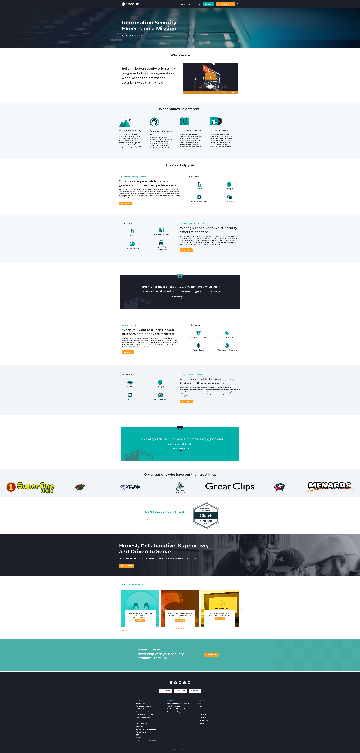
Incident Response (199, 201)
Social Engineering (227, 337)
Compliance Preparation (176, 712)
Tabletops (229, 201)
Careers (201, 712)
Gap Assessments (132, 248)
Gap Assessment (160, 399)
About (200, 703)
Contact (201, 709)
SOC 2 (130, 399)
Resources (202, 717)
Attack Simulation (174, 706)
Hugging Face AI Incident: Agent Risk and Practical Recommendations (140, 615)
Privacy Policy (203, 720)
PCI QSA (229, 189)
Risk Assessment (142, 712)
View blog (124, 630)
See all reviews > (149, 520)
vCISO (199, 189)
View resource (140, 620)
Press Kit (201, 723)
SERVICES (140, 700)
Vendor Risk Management (146, 729)
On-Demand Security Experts (178, 709)
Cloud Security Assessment (146, 741)
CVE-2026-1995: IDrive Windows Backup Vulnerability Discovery (220, 614)
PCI (137, 720)
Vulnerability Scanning (227, 350)
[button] (176, 628)
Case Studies (203, 715)
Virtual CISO (140, 703)
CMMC (130, 387)
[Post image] (140, 609)
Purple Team (198, 350)
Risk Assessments (161, 234)
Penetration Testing (198, 337)
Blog (200, 706)
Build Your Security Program (178, 703)
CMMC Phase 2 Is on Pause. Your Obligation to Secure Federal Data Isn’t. (180, 615)
